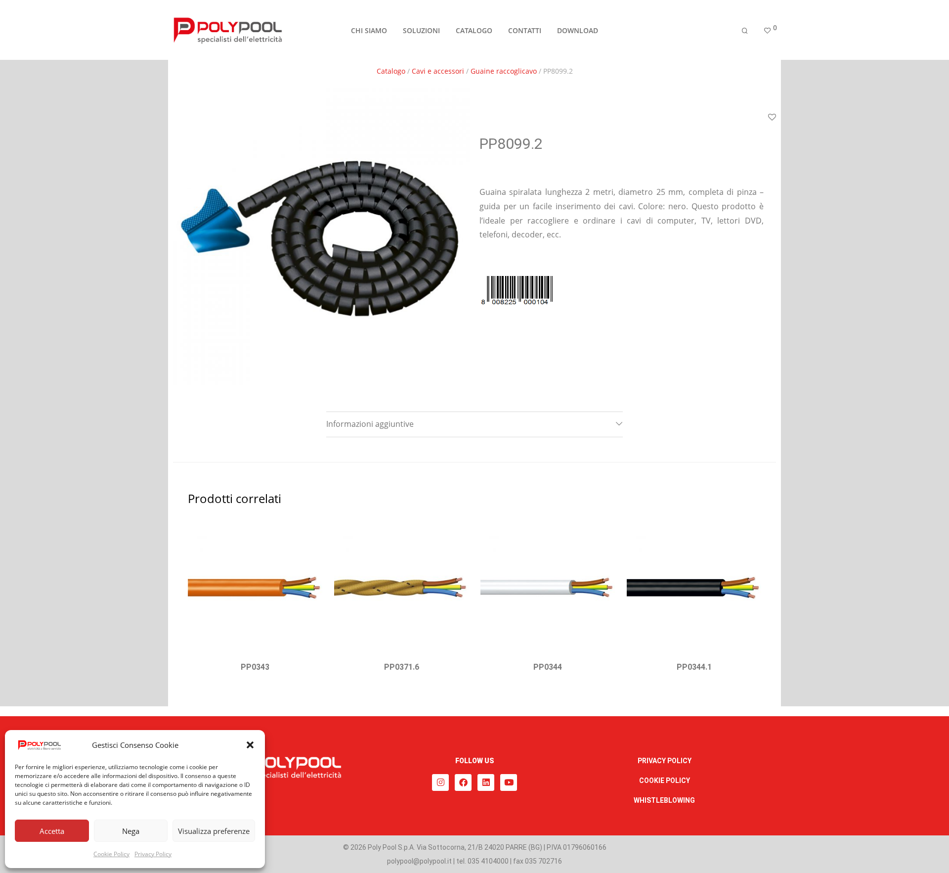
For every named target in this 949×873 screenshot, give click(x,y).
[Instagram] (440, 782)
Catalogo (391, 71)
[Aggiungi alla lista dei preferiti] (310, 532)
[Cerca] (744, 31)
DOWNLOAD (577, 30)
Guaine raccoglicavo (504, 71)
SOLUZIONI (421, 30)
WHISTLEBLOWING (664, 800)
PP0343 (255, 667)
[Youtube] (508, 782)
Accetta (52, 831)
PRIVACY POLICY (664, 761)
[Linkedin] (485, 782)
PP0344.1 (694, 667)
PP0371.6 (401, 667)
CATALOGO (474, 30)
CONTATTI (524, 30)
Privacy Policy (153, 854)
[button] (250, 745)
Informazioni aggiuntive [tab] (370, 423)
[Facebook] (463, 782)
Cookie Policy (111, 854)
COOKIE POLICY (664, 780)
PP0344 (547, 667)
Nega (130, 831)
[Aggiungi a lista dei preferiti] (772, 117)
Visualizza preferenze (214, 831)
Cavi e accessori (438, 71)
